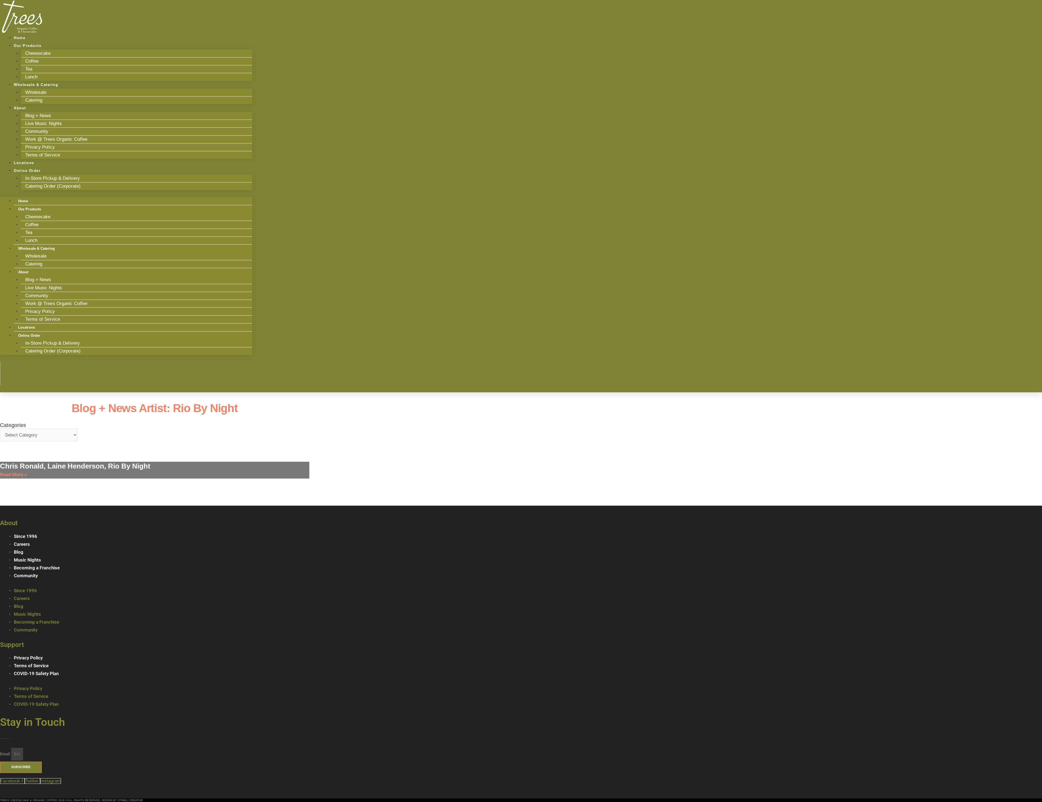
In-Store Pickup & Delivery (52, 178)
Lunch (31, 240)
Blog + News (38, 115)
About (20, 108)
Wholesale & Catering (36, 85)
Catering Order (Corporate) (53, 186)
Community (37, 131)
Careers (22, 544)
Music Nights (27, 560)
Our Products (27, 46)
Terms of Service (42, 155)
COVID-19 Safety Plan (36, 673)
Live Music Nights (43, 123)
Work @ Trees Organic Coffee (56, 139)
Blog (18, 552)
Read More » (13, 474)
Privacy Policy (40, 147)
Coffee (32, 61)
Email (5, 754)
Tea (28, 69)
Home (23, 201)
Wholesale (36, 92)
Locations (26, 327)
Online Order (27, 171)
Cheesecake (38, 53)
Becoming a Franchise (37, 567)
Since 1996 (25, 536)
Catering (34, 100)
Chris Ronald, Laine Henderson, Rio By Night (75, 466)
